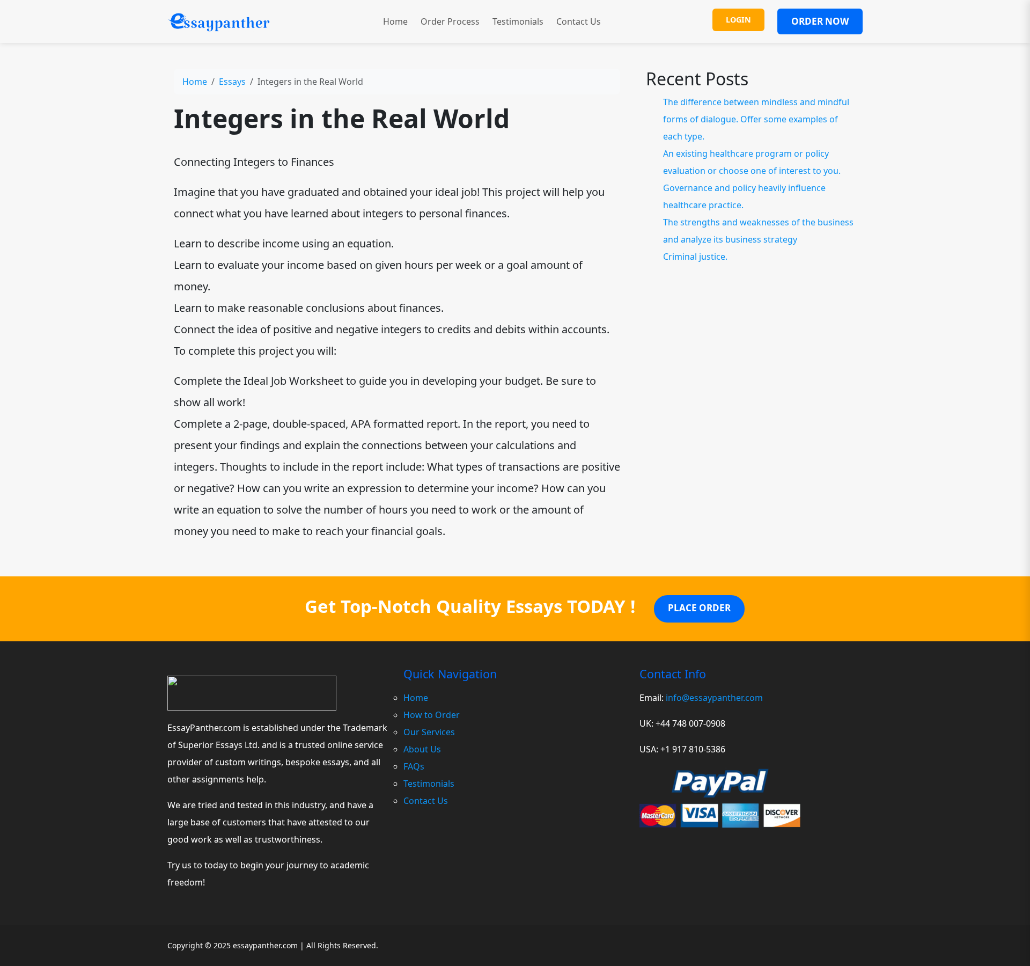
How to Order (431, 715)
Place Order (699, 608)
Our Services (429, 732)
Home (395, 21)
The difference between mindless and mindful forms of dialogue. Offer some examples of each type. (756, 119)
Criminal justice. (695, 256)
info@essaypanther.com (714, 698)
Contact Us (578, 21)
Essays (232, 81)
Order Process (450, 21)
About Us (422, 749)
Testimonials (517, 21)
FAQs (413, 766)
